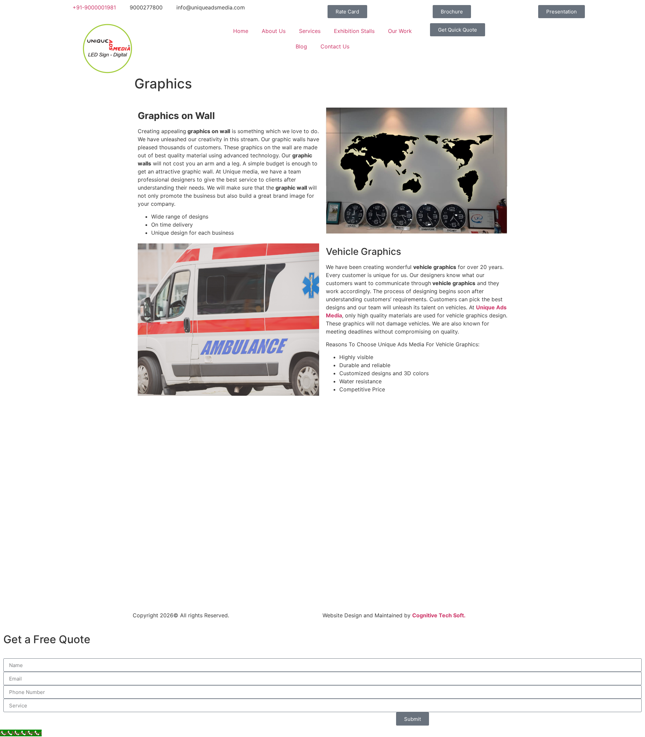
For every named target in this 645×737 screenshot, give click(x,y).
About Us (274, 31)
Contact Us (334, 46)
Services (309, 31)
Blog (301, 46)
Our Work (400, 31)
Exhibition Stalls (354, 31)
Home (240, 31)
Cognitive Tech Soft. (439, 615)
